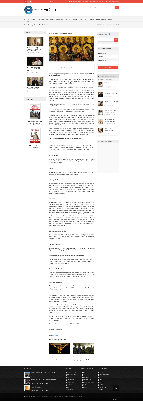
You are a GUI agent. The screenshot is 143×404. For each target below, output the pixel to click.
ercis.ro (69, 387)
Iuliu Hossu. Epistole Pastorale (35, 146)
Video (81, 19)
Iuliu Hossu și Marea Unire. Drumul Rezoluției (35, 122)
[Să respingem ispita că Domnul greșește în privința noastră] (28, 381)
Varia (100, 377)
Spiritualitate (102, 381)
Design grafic (92, 396)
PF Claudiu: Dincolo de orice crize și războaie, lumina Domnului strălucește (111, 130)
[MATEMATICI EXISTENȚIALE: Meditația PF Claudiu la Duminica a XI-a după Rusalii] (101, 94)
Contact (110, 19)
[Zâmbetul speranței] (101, 85)
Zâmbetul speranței (109, 82)
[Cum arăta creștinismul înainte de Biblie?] (72, 48)
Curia (86, 19)
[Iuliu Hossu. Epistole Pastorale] (35, 135)
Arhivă (33, 19)
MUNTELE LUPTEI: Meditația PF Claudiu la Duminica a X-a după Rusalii (111, 102)
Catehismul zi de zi (87, 379)
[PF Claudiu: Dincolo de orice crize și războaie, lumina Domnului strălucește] (101, 131)
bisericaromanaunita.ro (72, 372)
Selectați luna (102, 53)
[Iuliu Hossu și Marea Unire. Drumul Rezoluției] (35, 111)
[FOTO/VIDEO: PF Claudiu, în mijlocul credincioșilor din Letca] (28, 374)
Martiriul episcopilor (101, 19)
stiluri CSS (97, 396)
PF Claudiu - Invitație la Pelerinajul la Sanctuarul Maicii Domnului (34, 49)
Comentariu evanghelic (71, 19)
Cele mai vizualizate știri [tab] (105, 79)
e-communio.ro (31, 395)
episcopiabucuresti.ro (72, 374)
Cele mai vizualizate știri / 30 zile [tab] (108, 76)
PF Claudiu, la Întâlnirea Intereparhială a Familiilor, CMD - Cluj (34, 69)
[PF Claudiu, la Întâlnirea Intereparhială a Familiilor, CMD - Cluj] (35, 61)
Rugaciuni (101, 384)
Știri (28, 19)
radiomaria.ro (70, 389)
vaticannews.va (70, 382)
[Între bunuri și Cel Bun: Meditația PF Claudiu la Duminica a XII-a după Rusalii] (101, 121)
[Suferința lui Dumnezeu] (59, 348)
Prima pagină (86, 372)
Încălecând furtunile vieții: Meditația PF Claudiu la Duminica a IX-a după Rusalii (111, 112)
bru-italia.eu (70, 381)
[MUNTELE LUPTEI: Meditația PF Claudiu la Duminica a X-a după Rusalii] (101, 103)
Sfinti (100, 379)
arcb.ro (68, 386)
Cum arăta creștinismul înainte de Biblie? (60, 33)
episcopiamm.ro (70, 377)
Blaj (100, 382)
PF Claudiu (102, 376)
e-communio (92, 24)
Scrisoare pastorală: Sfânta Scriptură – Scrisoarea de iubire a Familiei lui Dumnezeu (44, 386)
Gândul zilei (86, 377)
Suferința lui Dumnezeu (55, 360)
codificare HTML (103, 396)
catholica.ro (69, 384)
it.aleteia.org (55, 335)
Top (116, 389)
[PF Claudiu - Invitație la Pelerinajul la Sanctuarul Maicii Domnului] (35, 41)
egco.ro (69, 376)
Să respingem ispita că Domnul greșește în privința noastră (117, 1)
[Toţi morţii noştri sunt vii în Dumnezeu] (83, 348)
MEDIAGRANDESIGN (110, 396)
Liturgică (91, 19)
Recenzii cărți (59, 19)
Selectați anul (102, 60)
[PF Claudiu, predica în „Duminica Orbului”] (35, 81)
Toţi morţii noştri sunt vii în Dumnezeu (83, 360)
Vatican (101, 386)
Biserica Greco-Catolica (104, 374)
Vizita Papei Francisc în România (45, 19)
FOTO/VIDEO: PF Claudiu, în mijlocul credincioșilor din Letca (78, 1)
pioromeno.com (70, 379)
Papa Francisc (102, 372)
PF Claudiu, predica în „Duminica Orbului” (33, 88)
